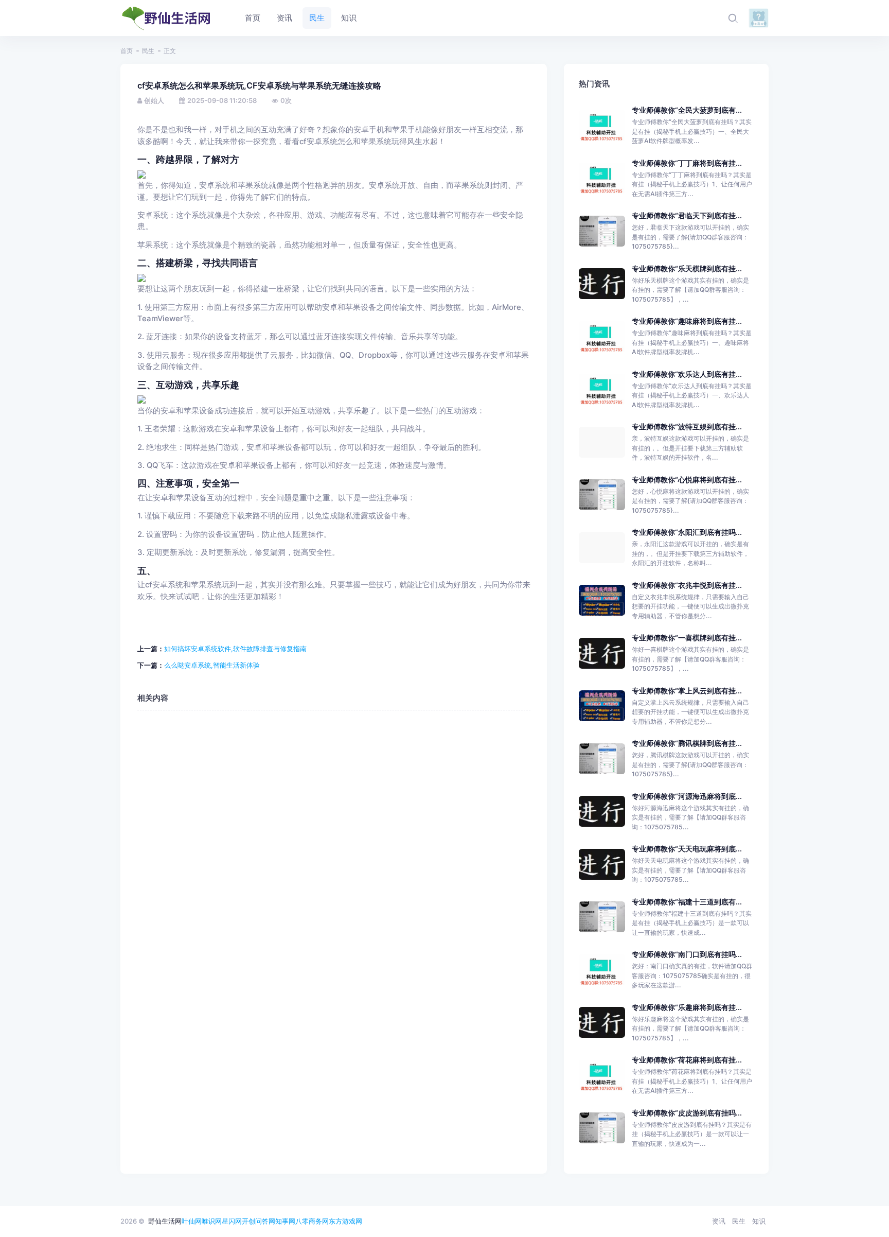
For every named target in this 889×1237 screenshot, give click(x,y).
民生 (148, 51)
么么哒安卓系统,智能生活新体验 (212, 665)
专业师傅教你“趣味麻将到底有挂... (687, 321)
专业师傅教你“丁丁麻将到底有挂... (687, 163)
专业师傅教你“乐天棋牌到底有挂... (687, 268)
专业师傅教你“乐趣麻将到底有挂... (687, 1007)
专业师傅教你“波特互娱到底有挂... (687, 426)
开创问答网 (258, 1221)
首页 (126, 51)
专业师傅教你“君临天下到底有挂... (687, 215)
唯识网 (212, 1221)
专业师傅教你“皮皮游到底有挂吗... (687, 1112)
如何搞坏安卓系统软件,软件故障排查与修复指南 (235, 648)
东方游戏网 (345, 1221)
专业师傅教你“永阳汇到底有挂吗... (687, 532)
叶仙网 (192, 1221)
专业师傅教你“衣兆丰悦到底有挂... (687, 585)
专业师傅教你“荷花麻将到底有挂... (687, 1059)
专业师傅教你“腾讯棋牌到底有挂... (687, 743)
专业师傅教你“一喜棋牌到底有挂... (687, 637)
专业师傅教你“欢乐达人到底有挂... (687, 374)
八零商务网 (312, 1221)
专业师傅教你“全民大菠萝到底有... (687, 110)
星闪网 (232, 1221)
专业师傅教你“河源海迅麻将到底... (687, 796)
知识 (759, 1221)
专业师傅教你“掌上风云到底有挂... (687, 690)
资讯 (718, 1221)
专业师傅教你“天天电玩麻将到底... (687, 848)
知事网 (285, 1221)
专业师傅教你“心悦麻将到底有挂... (687, 479)
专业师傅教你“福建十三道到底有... (687, 901)
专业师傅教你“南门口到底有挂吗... (687, 954)
